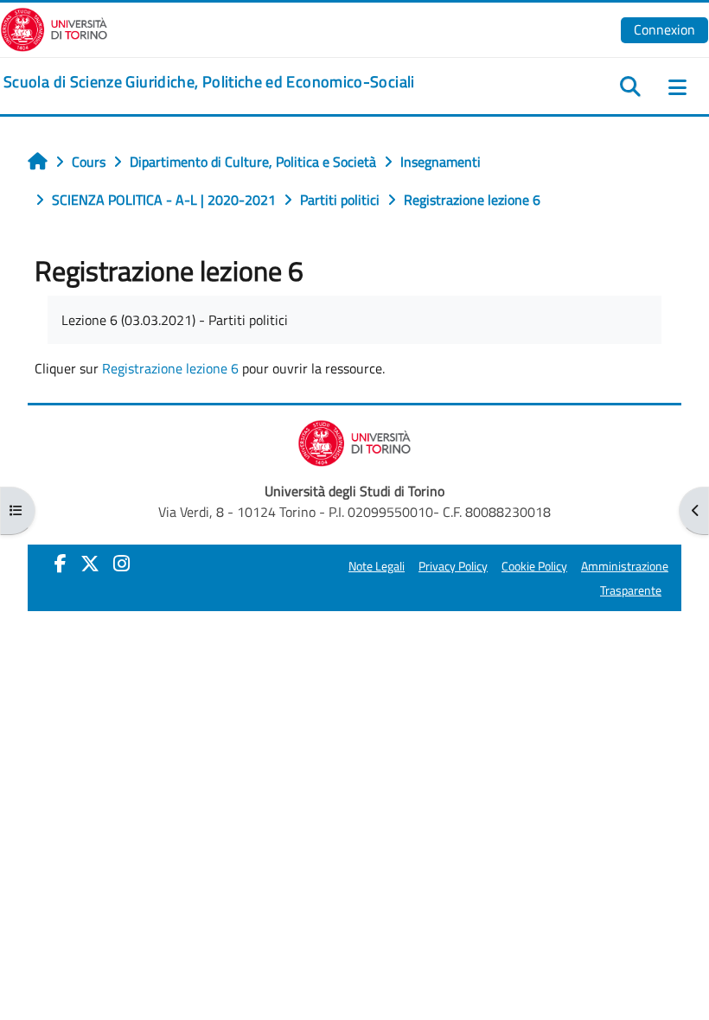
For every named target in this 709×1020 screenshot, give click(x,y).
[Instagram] (121, 563)
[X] (89, 563)
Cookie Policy (534, 566)
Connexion (664, 29)
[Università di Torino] (54, 27)
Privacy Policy (453, 566)
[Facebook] (60, 563)
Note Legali (376, 566)
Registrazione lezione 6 (170, 368)
